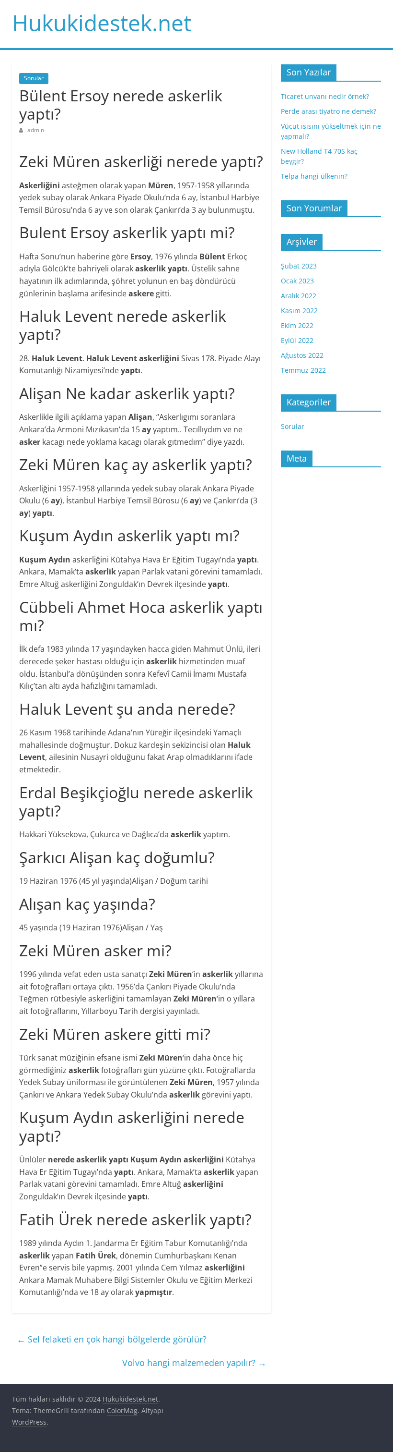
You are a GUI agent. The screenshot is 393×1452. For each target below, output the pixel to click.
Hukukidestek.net (101, 22)
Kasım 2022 (299, 310)
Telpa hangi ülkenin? (314, 176)
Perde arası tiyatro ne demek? (328, 111)
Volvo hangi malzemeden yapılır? (194, 1362)
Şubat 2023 (299, 265)
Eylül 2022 (297, 340)
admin (35, 130)
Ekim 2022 (297, 325)
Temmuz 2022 (303, 370)
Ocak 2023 (297, 280)
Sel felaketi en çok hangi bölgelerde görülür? (112, 1339)
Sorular (34, 78)
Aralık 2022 (298, 295)
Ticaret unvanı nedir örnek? (325, 96)
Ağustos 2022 (302, 355)
